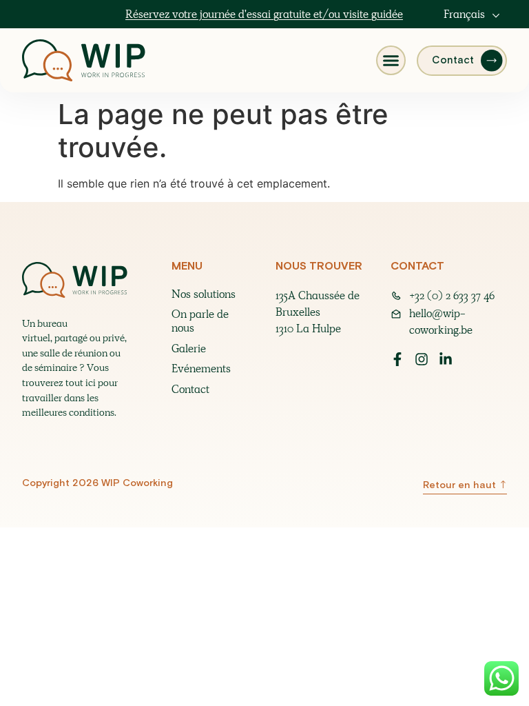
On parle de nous (200, 321)
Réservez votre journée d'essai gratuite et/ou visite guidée (264, 14)
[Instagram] (421, 359)
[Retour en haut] (503, 484)
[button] (391, 60)
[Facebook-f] (397, 359)
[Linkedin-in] (446, 359)
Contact (190, 389)
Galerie (189, 349)
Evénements (201, 369)
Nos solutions (204, 294)
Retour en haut (459, 485)
